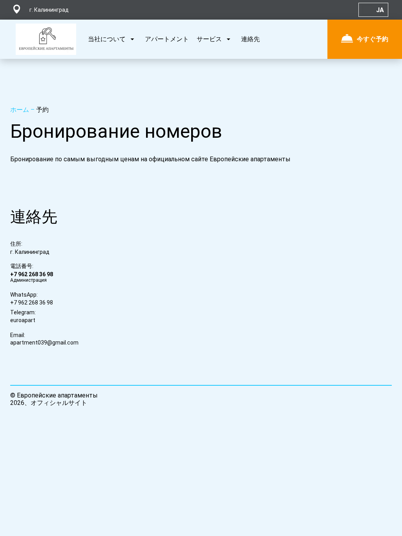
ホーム (20, 109)
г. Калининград (29, 252)
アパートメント (167, 39)
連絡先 (250, 39)
